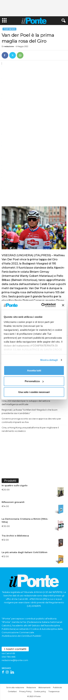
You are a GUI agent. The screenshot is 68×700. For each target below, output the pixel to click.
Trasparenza (53, 691)
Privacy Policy (25, 691)
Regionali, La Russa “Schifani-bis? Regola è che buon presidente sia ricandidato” (29, 411)
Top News (9, 29)
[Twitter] (12, 55)
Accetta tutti (34, 370)
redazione (9, 46)
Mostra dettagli (49, 360)
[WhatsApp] (20, 55)
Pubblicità (57, 687)
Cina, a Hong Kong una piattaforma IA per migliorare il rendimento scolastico (30, 429)
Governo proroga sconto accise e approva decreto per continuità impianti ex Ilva (31, 420)
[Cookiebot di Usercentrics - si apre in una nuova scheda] (42, 305)
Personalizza (32, 381)
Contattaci (12, 691)
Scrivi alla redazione (15, 687)
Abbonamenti (44, 687)
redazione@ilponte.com (15, 660)
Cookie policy (40, 691)
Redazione (31, 687)
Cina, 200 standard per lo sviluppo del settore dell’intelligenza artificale (26, 403)
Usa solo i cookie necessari (34, 391)
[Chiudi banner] (63, 305)
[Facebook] (5, 55)
